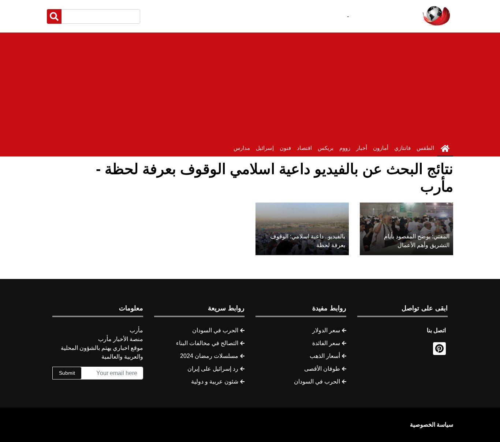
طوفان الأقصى (322, 369)
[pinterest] (439, 348)
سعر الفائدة (326, 343)
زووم (344, 148)
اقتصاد (304, 148)
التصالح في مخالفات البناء (207, 343)
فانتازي (402, 148)
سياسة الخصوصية (431, 425)
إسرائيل (265, 148)
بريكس (325, 148)
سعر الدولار (326, 330)
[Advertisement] (250, 84)
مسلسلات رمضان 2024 (209, 356)
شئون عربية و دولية (214, 381)
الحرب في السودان (317, 381)
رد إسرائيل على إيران (212, 369)
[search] (54, 16)
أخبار (361, 148)
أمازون (380, 148)
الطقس (425, 148)
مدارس (242, 148)
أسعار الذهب (325, 356)
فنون (285, 148)
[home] (445, 148)
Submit (67, 373)
